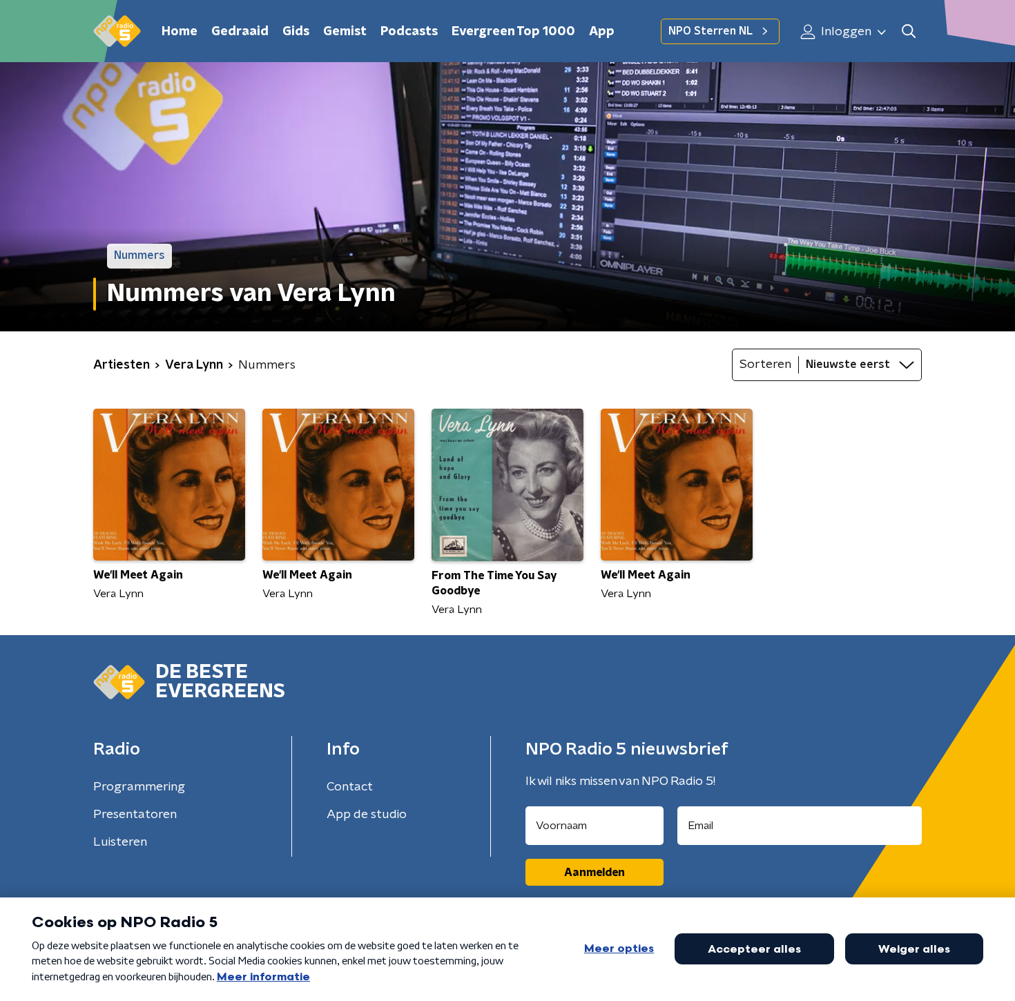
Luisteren (120, 842)
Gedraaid (240, 32)
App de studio (367, 814)
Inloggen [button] (844, 32)
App (602, 32)
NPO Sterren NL (710, 31)
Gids (295, 32)
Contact (350, 787)
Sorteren (765, 364)
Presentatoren (135, 814)
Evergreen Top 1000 (513, 32)
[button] (908, 31)
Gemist (345, 32)
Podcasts (409, 32)
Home (179, 32)
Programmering (139, 787)
